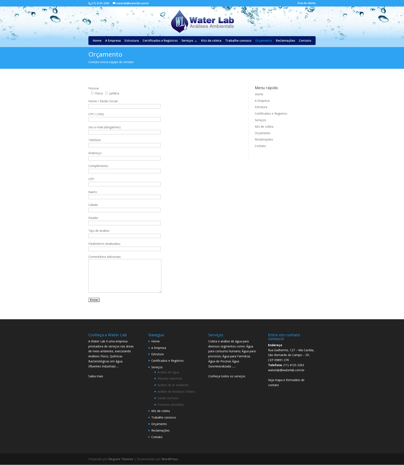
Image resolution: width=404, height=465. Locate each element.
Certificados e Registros (160, 40)
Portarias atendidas (170, 405)
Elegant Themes (120, 459)
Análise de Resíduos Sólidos (176, 391)
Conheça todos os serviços (226, 376)
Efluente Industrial (169, 378)
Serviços (187, 40)
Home (97, 40)
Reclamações (285, 40)
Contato (305, 40)
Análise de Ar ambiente (173, 385)
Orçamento (263, 40)
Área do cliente (307, 3)
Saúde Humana (167, 398)
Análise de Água (168, 372)
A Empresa (113, 40)
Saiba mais (95, 376)
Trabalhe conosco (238, 40)
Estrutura (132, 40)
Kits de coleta (211, 40)
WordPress (170, 459)
